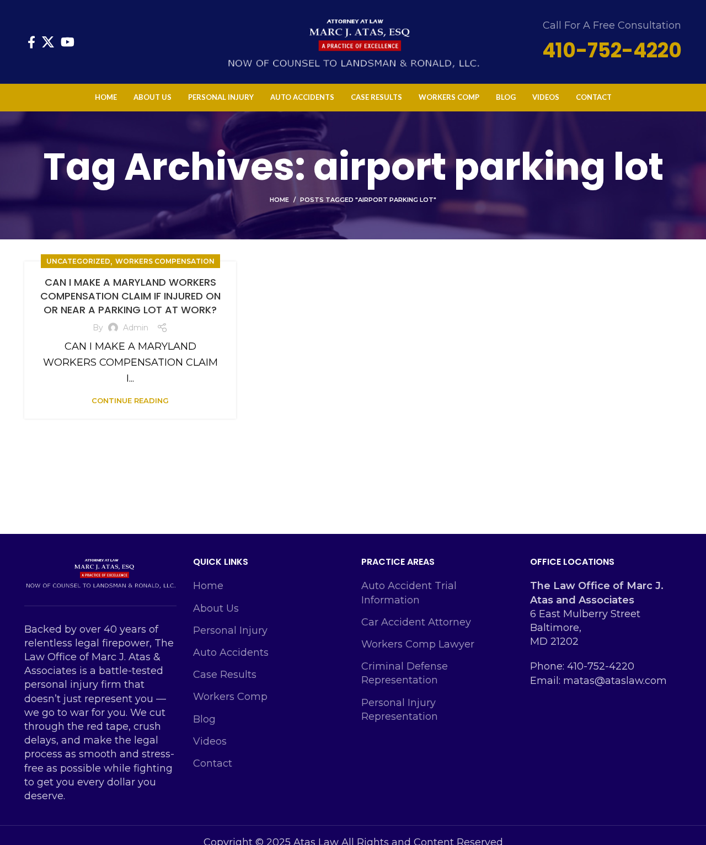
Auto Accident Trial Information (409, 593)
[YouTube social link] (67, 42)
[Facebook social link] (31, 42)
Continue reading (130, 400)
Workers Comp (230, 697)
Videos (210, 741)
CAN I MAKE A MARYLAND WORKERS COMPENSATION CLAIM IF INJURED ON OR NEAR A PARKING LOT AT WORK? (130, 296)
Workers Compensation (165, 261)
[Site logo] (353, 41)
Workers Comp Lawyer (417, 644)
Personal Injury (230, 630)
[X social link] (48, 42)
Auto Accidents (231, 652)
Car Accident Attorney (416, 622)
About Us (216, 608)
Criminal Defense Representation (404, 673)
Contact (212, 763)
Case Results (224, 674)
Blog (204, 719)
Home (279, 200)
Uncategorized (78, 261)
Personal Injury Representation (399, 710)
